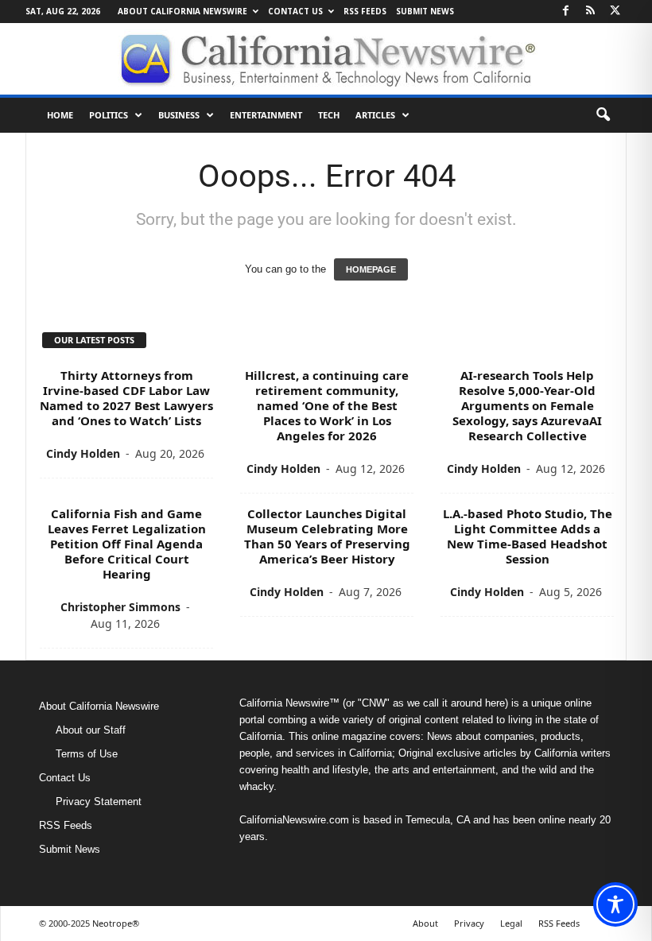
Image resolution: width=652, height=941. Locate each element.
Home (60, 115)
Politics (108, 115)
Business (179, 115)
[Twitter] (614, 11)
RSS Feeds (364, 11)
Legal (511, 923)
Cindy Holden (83, 453)
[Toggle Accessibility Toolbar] (615, 904)
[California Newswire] (326, 59)
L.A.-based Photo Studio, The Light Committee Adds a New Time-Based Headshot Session (527, 536)
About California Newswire (182, 11)
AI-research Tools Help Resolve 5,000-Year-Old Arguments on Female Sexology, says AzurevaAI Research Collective (527, 405)
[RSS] (590, 11)
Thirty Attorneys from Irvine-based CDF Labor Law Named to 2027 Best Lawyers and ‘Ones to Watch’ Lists (126, 397)
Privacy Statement (99, 801)
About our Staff (91, 730)
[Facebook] (565, 11)
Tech (329, 115)
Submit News (425, 11)
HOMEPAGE (371, 269)
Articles (375, 115)
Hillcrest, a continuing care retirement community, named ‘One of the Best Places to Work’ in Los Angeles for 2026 (327, 405)
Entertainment (266, 115)
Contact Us (295, 11)
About (425, 923)
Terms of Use (87, 754)
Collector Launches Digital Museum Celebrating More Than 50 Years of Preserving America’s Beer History (327, 536)
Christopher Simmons (120, 606)
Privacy (469, 923)
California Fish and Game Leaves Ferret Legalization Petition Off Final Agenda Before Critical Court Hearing (127, 543)
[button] (602, 115)
